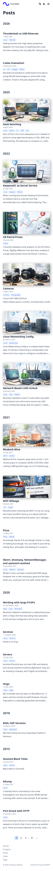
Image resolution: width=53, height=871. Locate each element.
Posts (5, 853)
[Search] (40, 4)
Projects (7, 849)
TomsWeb (14, 4)
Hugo (40, 865)
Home (6, 846)
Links (5, 856)
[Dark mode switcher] (44, 4)
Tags (5, 859)
